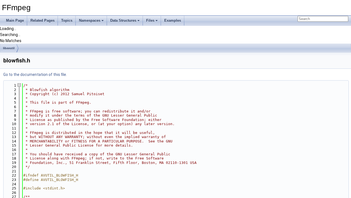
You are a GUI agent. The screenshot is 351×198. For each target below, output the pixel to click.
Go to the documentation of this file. (35, 74)
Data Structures (123, 20)
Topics (66, 20)
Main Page (15, 20)
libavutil (9, 48)
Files (150, 20)
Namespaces (89, 20)
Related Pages (42, 20)
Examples (172, 20)
